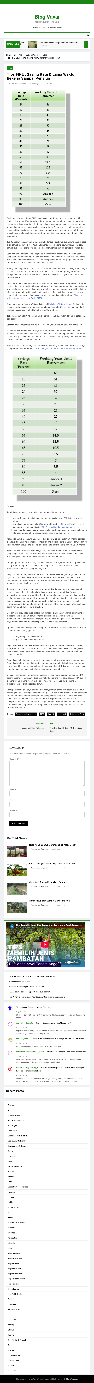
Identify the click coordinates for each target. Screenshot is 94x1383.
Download (12, 1156)
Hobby (10, 1202)
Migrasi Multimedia (15, 1274)
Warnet (11, 1366)
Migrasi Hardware (15, 1268)
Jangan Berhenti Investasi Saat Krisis (36, 1007)
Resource (12, 1320)
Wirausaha (12, 1371)
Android (11, 1105)
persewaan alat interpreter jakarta (30, 1052)
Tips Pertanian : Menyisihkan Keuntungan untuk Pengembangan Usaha (37, 997)
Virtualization (13, 1360)
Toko (10, 1345)
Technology (12, 1335)
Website (13, 810)
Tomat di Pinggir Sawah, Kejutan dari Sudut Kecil (52, 863)
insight (10, 1217)
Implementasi (13, 1207)
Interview (11, 1228)
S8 (17, 1007)
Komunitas (12, 1238)
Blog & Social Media (16, 1120)
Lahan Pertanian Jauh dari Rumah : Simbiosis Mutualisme (32, 976)
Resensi (11, 1314)
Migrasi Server (13, 1284)
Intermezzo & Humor (16, 1223)
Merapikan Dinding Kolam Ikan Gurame (48, 882)
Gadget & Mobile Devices (18, 1187)
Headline (11, 1192)
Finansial (11, 1177)
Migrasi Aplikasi (14, 1253)
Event (10, 1161)
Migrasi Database (15, 1258)
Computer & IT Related (17, 1136)
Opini (10, 68)
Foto (10, 1182)
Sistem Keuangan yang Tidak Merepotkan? (53, 1023)
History (11, 1197)
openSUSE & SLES (15, 1294)
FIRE (42, 714)
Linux (10, 1248)
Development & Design (17, 1146)
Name (12, 789)
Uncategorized (14, 1355)
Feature (11, 1171)
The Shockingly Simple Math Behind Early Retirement (58, 348)
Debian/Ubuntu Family (16, 1141)
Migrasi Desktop (14, 1263)
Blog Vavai (47, 17)
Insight (51, 714)
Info (9, 1212)
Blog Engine (12, 1125)
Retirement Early (77, 714)
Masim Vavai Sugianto (17, 84)
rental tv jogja (22, 1039)
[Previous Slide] (84, 1)
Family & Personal (15, 1166)
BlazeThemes (71, 1379)
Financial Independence (26, 714)
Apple (10, 1110)
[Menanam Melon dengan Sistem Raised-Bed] (21, 45)
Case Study (12, 1131)
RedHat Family (14, 1309)
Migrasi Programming (16, 1279)
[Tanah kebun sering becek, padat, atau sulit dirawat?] (75, 45)
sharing (11, 1325)
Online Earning (13, 1289)
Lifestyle (11, 1243)
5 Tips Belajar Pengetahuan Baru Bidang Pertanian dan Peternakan (57, 1039)
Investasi (62, 714)
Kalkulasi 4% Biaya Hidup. (60, 304)
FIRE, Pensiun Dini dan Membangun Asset (60, 527)
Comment (14, 759)
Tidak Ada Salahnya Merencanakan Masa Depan (52, 845)
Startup (11, 1330)
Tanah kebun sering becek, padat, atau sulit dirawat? (30, 992)
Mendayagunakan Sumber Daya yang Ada (49, 901)
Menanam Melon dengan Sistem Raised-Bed (47, 42)
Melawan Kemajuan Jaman (19, 982)
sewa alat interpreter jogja (27, 1067)
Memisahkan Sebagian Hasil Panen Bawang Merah (67, 1052)
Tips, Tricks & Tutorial (17, 1340)
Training (11, 1350)
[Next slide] (88, 1)
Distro (10, 1151)
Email (12, 800)
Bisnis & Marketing (15, 1115)
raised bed (12, 1304)
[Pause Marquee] (86, 44)
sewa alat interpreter (24, 1023)
